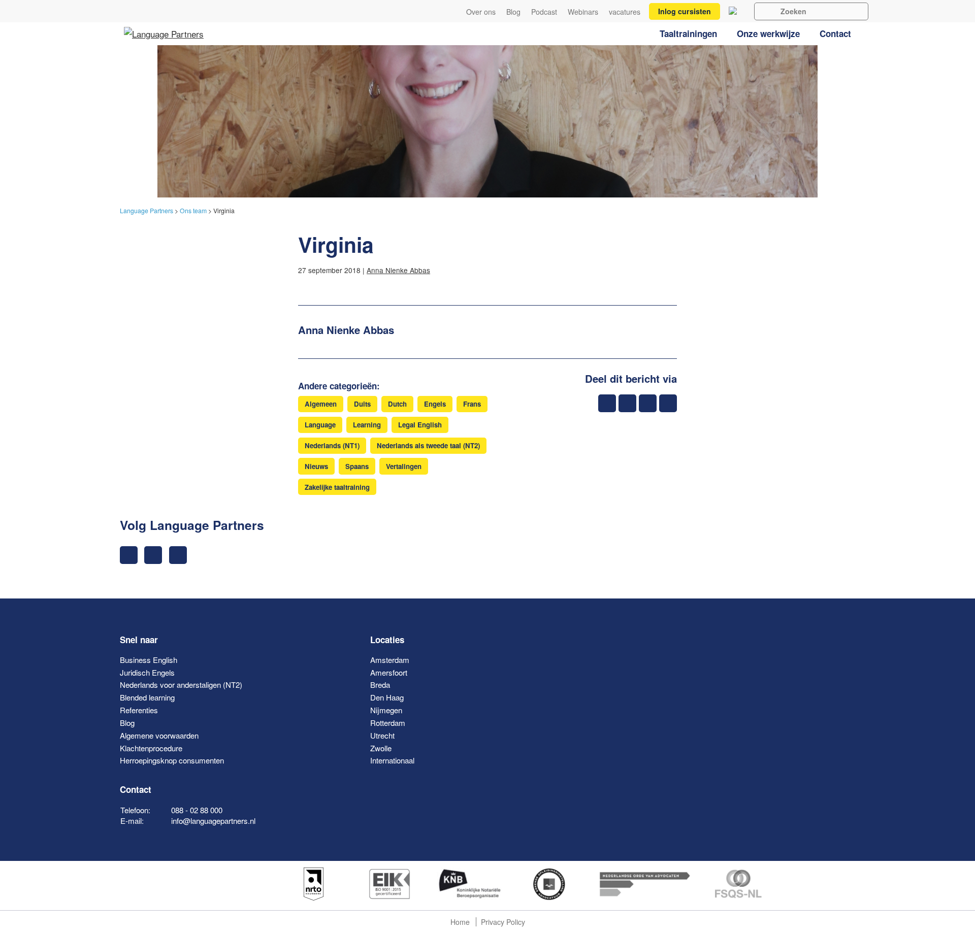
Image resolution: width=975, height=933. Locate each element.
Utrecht (382, 735)
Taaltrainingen (688, 33)
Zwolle (381, 748)
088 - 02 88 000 (196, 810)
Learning (367, 424)
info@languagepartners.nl (213, 820)
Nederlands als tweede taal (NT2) (428, 445)
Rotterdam (387, 722)
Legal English (420, 424)
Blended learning (147, 697)
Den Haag (387, 697)
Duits (362, 404)
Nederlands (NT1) (332, 445)
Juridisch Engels (147, 672)
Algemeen (321, 404)
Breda (380, 684)
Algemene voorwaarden (159, 735)
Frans (472, 404)
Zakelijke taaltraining (337, 487)
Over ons (481, 12)
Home (460, 922)
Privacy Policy (503, 922)
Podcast (544, 12)
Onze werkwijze (768, 33)
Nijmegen (386, 710)
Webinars (583, 12)
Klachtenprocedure (151, 748)
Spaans (357, 466)
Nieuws (316, 466)
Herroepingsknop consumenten (172, 760)
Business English (148, 659)
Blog (513, 12)
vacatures (624, 12)
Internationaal (392, 760)
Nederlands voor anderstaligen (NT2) (181, 684)
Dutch (397, 404)
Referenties (139, 710)
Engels (435, 404)
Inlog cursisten (684, 11)
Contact (835, 33)
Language (320, 424)
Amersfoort (388, 672)
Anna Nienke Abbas (398, 270)
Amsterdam (389, 659)
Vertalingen (403, 466)
